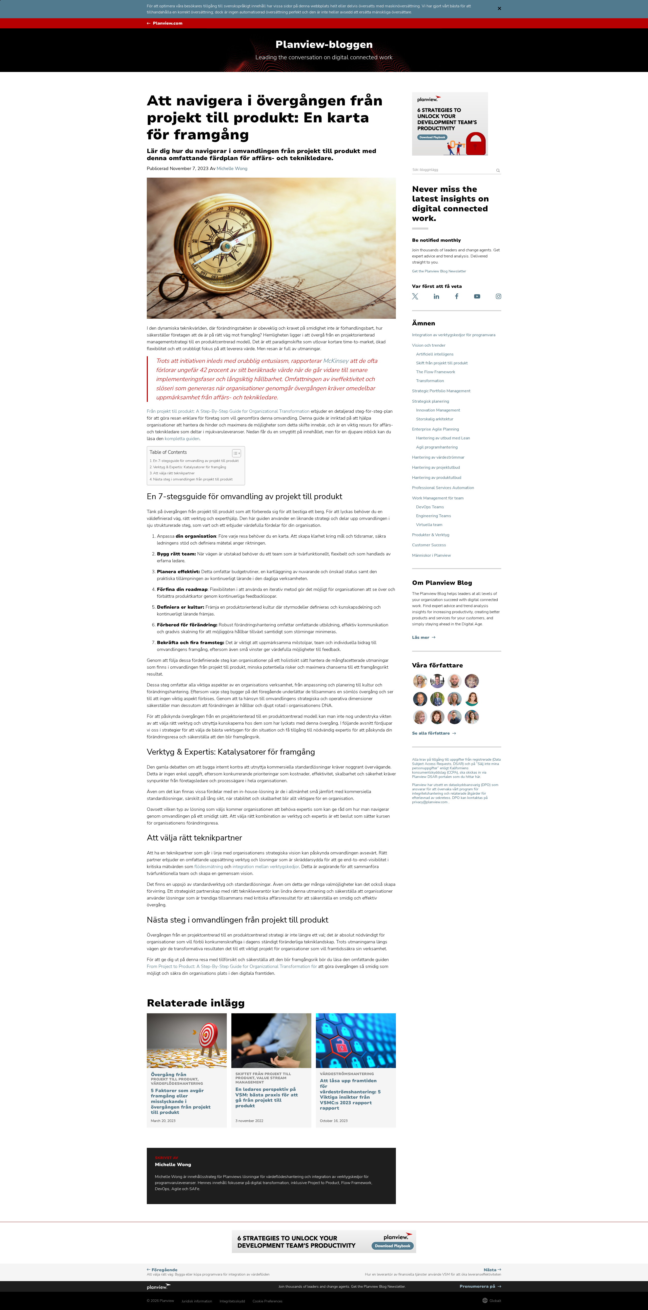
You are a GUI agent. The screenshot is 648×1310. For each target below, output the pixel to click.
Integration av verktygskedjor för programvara (453, 335)
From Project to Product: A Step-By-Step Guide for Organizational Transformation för (232, 966)
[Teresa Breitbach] (438, 724)
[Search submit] (498, 171)
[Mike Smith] (420, 706)
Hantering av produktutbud (436, 477)
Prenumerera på (480, 1286)
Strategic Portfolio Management (441, 391)
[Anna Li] (420, 688)
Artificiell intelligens (435, 354)
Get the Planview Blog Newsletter (439, 271)
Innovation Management (438, 410)
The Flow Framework (435, 372)
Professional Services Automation (443, 487)
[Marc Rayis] (455, 688)
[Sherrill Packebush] (455, 706)
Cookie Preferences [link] (267, 1301)
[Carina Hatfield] (420, 724)
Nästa (433, 1272)
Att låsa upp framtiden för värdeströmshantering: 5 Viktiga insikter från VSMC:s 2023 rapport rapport (350, 1091)
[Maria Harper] (472, 706)
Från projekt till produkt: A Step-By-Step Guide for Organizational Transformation (228, 411)
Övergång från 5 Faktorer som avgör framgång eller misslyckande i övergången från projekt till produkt (181, 1093)
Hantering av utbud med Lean (443, 438)
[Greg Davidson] (438, 688)
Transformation (430, 381)
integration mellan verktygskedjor (266, 867)
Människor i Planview (431, 555)
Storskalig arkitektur (434, 419)
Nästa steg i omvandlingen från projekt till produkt (193, 479)
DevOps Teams (430, 507)
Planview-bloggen (324, 44)
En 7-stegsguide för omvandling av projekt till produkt (196, 460)
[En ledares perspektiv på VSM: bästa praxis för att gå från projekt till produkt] (271, 1040)
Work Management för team (438, 498)
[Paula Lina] (472, 688)
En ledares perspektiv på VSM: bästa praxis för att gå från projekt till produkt (266, 1090)
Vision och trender (429, 345)
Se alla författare (431, 733)
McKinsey (335, 361)
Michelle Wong (232, 168)
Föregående (208, 1272)
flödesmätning (208, 867)
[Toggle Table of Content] (234, 453)
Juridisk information (197, 1301)
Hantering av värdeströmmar (438, 457)
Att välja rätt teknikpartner (174, 473)
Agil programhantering (437, 447)
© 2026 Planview (160, 1300)
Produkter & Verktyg (430, 535)
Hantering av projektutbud (436, 467)
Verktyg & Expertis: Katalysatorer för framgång (190, 467)
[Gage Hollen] (455, 724)
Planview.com (168, 23)
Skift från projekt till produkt (442, 363)
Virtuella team (429, 524)
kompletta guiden (182, 439)
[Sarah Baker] (472, 724)
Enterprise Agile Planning (435, 429)
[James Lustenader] (438, 706)
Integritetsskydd (232, 1301)
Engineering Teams (433, 516)
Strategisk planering (430, 401)
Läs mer (423, 637)
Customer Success (429, 545)
